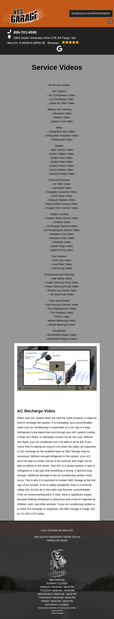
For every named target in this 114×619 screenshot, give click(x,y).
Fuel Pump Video (62, 268)
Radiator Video (62, 242)
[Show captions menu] (77, 388)
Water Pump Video (62, 250)
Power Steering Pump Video (62, 286)
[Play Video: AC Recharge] (57, 366)
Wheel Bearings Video (62, 324)
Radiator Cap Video (62, 234)
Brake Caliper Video (62, 153)
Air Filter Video (62, 184)
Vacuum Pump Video (61, 173)
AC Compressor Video (62, 95)
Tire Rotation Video (62, 312)
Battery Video (62, 117)
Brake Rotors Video (61, 165)
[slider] (51, 388)
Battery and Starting (59, 109)
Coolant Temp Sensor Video (62, 218)
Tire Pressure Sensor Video (62, 304)
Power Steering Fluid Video (62, 282)
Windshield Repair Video (62, 334)
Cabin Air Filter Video (62, 103)
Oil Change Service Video (62, 226)
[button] (59, 49)
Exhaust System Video (62, 199)
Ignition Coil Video (62, 121)
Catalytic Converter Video (62, 192)
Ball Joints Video (62, 278)
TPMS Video (61, 316)
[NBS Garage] (23, 13)
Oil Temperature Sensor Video (62, 230)
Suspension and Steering (59, 274)
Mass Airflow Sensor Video (62, 203)
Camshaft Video (61, 188)
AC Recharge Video (62, 99)
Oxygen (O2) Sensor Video (62, 207)
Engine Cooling (59, 214)
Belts (59, 127)
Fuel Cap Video (62, 260)
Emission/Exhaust (59, 180)
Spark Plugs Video (62, 246)
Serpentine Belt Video (62, 131)
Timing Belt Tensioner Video (62, 135)
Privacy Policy (57, 611)
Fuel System (59, 256)
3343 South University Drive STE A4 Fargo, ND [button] (45, 37)
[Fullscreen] (94, 388)
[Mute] (83, 388)
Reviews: (51, 43)
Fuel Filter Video (62, 264)
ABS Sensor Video (62, 149)
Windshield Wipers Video (62, 338)
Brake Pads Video (62, 161)
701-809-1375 (28, 513)
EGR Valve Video (62, 196)
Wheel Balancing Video (62, 320)
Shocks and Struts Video (62, 290)
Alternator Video (62, 113)
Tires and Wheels (59, 300)
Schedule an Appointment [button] (91, 13)
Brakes (59, 145)
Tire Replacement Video (62, 308)
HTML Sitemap (57, 613)
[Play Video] (20, 388)
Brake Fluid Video (61, 157)
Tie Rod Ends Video (62, 294)
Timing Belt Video (62, 139)
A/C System (59, 91)
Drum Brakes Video (61, 169)
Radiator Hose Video (62, 238)
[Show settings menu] (88, 388)
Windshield (59, 330)
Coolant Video (62, 222)
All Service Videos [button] (59, 85)
